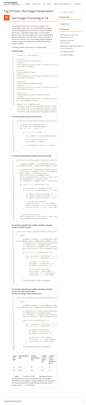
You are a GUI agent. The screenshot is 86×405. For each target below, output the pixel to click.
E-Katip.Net (7, 401)
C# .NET (32, 376)
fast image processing (28, 381)
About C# (36, 4)
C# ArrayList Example (66, 55)
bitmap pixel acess (45, 376)
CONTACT (77, 4)
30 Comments (30, 385)
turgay (16, 376)
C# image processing (21, 378)
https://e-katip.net (16, 401)
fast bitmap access (35, 378)
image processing (43, 381)
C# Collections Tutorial (67, 52)
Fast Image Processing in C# (30, 18)
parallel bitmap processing (38, 383)
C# (13, 378)
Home (27, 4)
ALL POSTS (47, 4)
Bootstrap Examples (62, 4)
